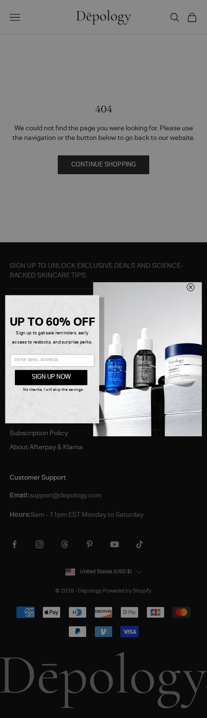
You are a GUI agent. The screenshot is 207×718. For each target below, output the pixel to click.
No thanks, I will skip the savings (53, 390)
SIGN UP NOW (51, 377)
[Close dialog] (190, 287)
